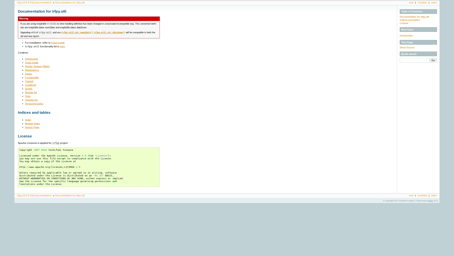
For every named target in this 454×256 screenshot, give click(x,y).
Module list (31, 92)
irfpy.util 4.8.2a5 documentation (34, 2)
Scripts (28, 88)
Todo (27, 96)
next (411, 2)
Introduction (31, 58)
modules (422, 2)
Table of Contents (411, 11)
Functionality (32, 77)
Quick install (31, 62)
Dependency (32, 70)
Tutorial (29, 81)
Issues (28, 73)
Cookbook (30, 85)
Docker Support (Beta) (37, 66)
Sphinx (430, 201)
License (404, 23)
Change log (31, 99)
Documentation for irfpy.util (69, 2)
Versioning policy (34, 103)
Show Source (407, 47)
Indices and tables (410, 19)
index (434, 2)
